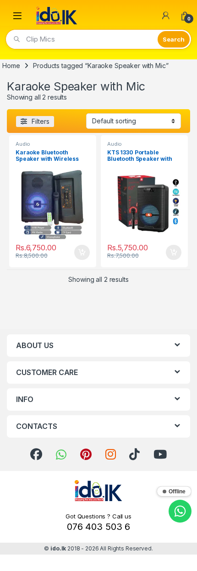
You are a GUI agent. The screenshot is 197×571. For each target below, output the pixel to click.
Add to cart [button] (82, 252)
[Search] (174, 39)
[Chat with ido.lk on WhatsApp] (180, 511)
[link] (36, 454)
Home (11, 65)
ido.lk (58, 548)
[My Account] (166, 15)
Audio (23, 144)
